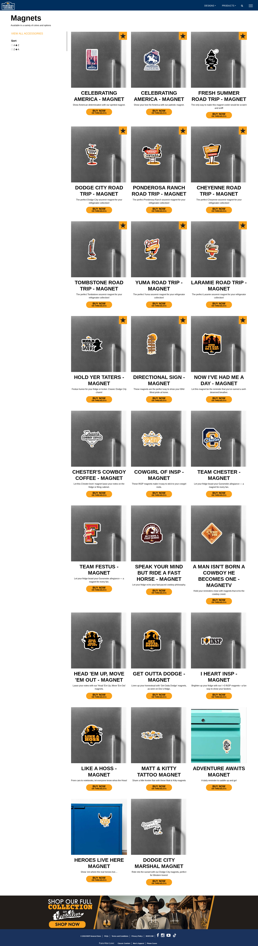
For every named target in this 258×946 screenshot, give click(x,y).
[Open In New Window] (129, 912)
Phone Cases (152, 943)
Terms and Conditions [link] (120, 936)
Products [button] (228, 6)
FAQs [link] (106, 936)
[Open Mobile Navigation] (250, 5)
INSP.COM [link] (149, 936)
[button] (242, 5)
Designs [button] (209, 6)
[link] (159, 936)
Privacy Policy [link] (137, 936)
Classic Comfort (124, 943)
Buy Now (99, 111)
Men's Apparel (138, 943)
